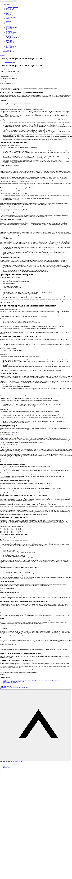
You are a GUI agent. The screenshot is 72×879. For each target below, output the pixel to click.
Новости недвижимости (8, 51)
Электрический (12, 17)
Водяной (10, 16)
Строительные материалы (12, 43)
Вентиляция (8, 36)
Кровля (7, 24)
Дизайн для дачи (10, 9)
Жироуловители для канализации (11, 682)
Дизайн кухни (9, 10)
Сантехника (8, 45)
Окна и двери (9, 40)
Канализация (9, 26)
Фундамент (8, 50)
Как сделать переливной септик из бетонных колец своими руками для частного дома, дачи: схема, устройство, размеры (32, 680)
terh (14, 62)
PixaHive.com (18, 761)
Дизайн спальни (9, 12)
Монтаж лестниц (10, 29)
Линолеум (8, 21)
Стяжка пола (9, 19)
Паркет (7, 22)
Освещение (11, 42)
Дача (4, 23)
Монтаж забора (9, 28)
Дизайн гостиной (10, 8)
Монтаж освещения (10, 41)
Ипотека (8, 52)
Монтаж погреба (10, 33)
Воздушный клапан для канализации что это (13, 681)
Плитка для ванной (13, 7)
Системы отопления (10, 47)
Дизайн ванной (9, 5)
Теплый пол (8, 14)
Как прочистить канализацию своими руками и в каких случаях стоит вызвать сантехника (24, 683)
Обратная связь (6, 767)
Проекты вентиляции (13, 37)
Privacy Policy (6, 766)
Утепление (8, 49)
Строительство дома (8, 35)
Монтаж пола (6, 13)
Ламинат (8, 18)
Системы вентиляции (11, 46)
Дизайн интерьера (7, 4)
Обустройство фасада (11, 32)
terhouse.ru (2, 2)
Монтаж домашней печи (11, 27)
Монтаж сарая (9, 31)
